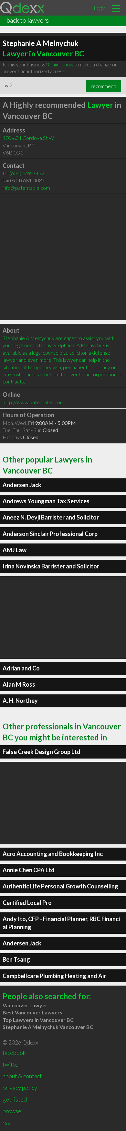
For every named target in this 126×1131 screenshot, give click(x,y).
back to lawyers (27, 20)
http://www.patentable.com (33, 402)
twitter (12, 1064)
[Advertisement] (63, 257)
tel (23, 173)
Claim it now (60, 64)
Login (99, 8)
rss (6, 1122)
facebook (14, 1052)
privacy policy (20, 1087)
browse (12, 1110)
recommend (103, 86)
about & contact (22, 1076)
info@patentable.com (26, 188)
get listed (15, 1099)
